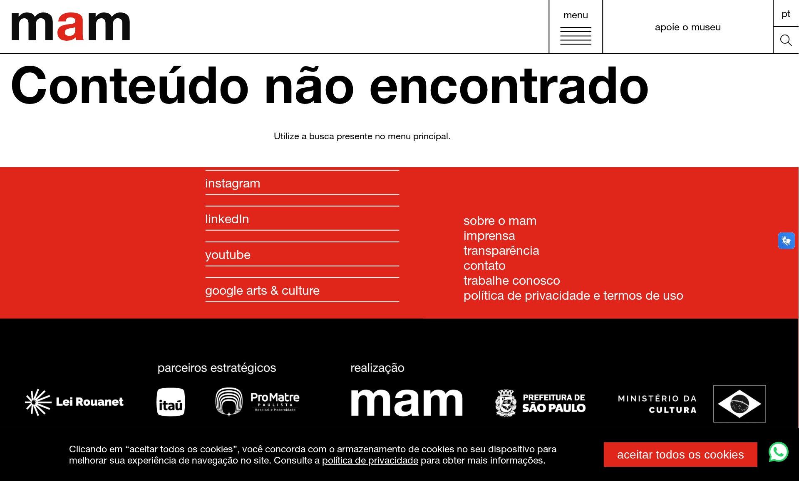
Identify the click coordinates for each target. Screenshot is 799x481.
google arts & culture (262, 289)
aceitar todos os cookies (680, 454)
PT (786, 13)
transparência (501, 249)
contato (485, 264)
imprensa (489, 234)
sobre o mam (500, 219)
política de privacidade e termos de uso (573, 294)
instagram (233, 182)
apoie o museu (688, 26)
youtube (228, 253)
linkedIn (227, 217)
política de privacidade (370, 460)
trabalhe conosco (512, 279)
